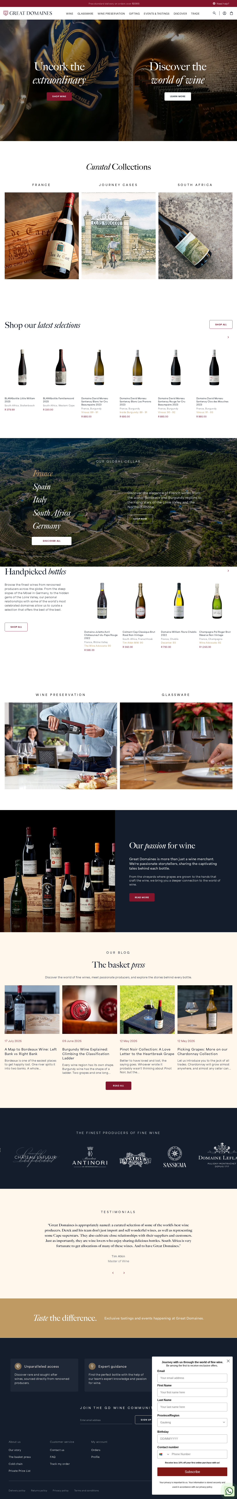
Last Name (164, 1400)
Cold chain (16, 1464)
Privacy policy (61, 1490)
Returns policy (39, 1490)
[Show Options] (224, 1422)
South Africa (51, 513)
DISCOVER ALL (51, 541)
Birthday (163, 1431)
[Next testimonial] (124, 1273)
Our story (15, 1450)
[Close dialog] (228, 1361)
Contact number (168, 1447)
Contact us (57, 1450)
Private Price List (20, 1471)
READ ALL (118, 1085)
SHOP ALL (221, 324)
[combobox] (191, 1422)
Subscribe (192, 1472)
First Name (164, 1385)
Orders (95, 1450)
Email (161, 1371)
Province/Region (168, 1415)
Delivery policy (17, 1490)
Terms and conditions (86, 1490)
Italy (40, 500)
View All (41, 268)
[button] (69, 13)
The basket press (20, 1457)
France (43, 473)
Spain (42, 487)
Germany (46, 526)
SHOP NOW (140, 518)
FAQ (53, 1457)
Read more (142, 897)
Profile (95, 1457)
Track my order (60, 1464)
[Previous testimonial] (113, 1273)
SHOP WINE (59, 96)
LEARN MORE (177, 96)
